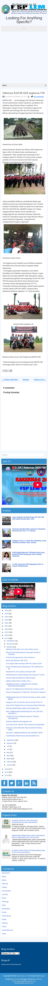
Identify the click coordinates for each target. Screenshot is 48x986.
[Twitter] (12, 786)
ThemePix (16, 979)
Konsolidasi (6, 891)
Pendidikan (6, 909)
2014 (6, 775)
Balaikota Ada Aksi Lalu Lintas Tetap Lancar (22, 649)
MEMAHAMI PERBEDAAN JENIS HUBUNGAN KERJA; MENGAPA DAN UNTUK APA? (28, 836)
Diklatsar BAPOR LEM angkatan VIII (24, 93)
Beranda (26, 380)
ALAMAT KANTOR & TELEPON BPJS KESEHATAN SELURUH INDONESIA (25, 821)
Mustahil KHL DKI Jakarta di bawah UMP (21, 672)
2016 (6, 769)
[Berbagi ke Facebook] (11, 370)
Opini (4, 905)
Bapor (4, 876)
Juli (8, 746)
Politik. (4, 919)
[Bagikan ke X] (8, 370)
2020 (6, 629)
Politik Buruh (6, 916)
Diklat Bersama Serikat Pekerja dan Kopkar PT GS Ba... (26, 675)
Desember (10, 641)
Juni (8, 749)
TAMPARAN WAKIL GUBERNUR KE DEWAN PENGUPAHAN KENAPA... (22, 685)
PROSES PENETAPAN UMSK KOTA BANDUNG (22, 708)
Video (4, 934)
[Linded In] (27, 786)
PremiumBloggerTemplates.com (24, 981)
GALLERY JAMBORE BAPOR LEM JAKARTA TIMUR (24, 733)
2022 (6, 623)
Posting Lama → (40, 380)
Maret (9, 759)
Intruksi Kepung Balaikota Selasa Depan (20, 678)
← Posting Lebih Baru (10, 380)
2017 (6, 638)
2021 (6, 626)
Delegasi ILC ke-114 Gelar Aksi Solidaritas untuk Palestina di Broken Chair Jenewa (29, 541)
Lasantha (38, 979)
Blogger (42, 976)
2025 (6, 614)
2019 (6, 632)
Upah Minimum (7, 930)
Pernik (4, 912)
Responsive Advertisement (11, 964)
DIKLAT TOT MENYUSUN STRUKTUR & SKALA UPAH (25, 689)
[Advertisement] (24, 58)
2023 (6, 620)
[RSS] (34, 786)
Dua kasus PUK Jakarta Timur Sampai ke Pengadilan (25, 725)
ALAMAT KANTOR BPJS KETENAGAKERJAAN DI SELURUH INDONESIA (28, 851)
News (4, 898)
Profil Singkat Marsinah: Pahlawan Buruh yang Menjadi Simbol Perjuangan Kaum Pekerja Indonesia (28, 554)
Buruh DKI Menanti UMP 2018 (16, 660)
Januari (9, 765)
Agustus (10, 743)
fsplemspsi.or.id (24, 4)
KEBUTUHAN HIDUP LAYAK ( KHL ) (18, 681)
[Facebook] (4, 786)
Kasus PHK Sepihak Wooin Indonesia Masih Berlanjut (25, 705)
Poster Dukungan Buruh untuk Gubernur (20, 657)
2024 (6, 617)
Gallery (4, 887)
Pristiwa (5, 923)
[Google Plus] (19, 786)
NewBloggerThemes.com (24, 983)
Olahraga (5, 901)
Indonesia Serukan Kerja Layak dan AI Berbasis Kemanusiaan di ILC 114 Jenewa (28, 530)
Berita (4, 880)
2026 (6, 610)
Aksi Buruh (6, 873)
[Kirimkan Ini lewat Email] (3, 370)
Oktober (10, 647)
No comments (39, 97)
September (11, 740)
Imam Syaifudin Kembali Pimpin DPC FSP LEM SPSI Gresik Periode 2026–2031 (28, 518)
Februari (10, 762)
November (10, 644)
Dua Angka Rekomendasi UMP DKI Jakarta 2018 (23, 663)
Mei (8, 752)
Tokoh (4, 927)
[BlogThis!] (6, 370)
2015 (6, 772)
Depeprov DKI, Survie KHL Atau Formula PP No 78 (24, 702)
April (8, 756)
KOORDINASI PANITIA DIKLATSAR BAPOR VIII (22, 736)
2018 (6, 635)
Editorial (5, 884)
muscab (5, 894)
